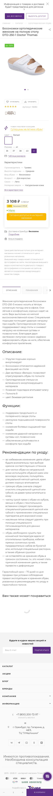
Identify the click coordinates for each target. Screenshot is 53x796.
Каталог (7, 666)
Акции (6, 674)
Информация (11, 704)
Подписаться (42, 650)
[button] (25, 90)
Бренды (7, 689)
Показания (32, 290)
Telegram (19, 743)
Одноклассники (34, 743)
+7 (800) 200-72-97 (27, 714)
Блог (5, 681)
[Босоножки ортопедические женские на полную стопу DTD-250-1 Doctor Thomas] (26, 65)
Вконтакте (11, 743)
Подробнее (14, 234)
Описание (11, 290)
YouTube (26, 743)
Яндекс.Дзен (41, 743)
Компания (9, 696)
